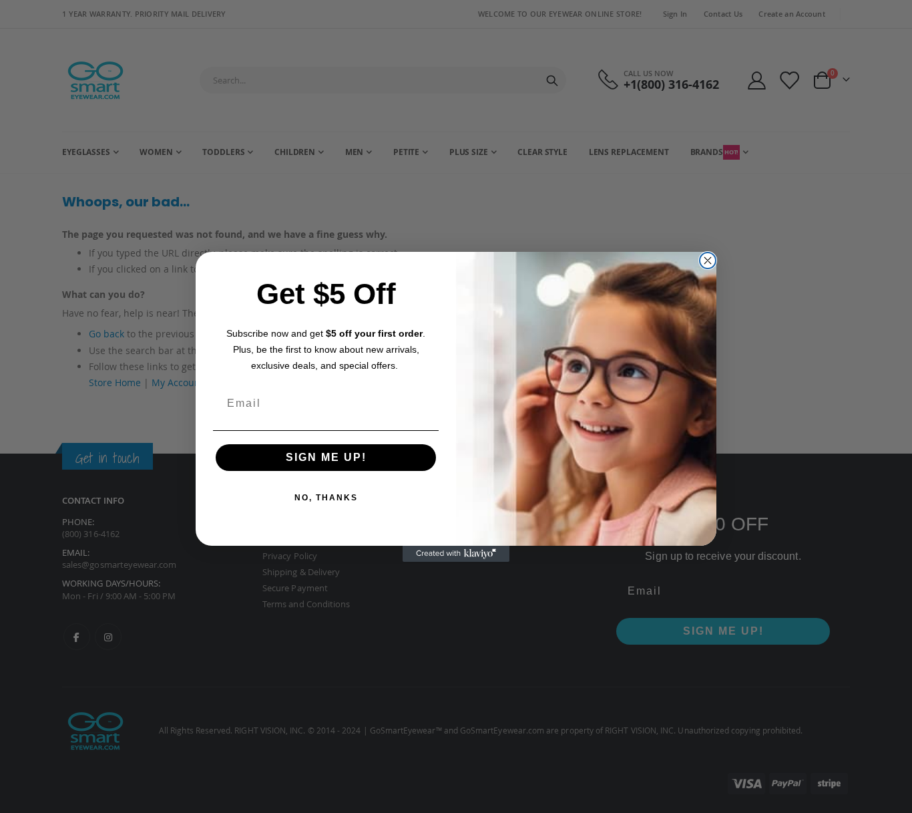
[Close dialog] (707, 260)
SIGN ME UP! (326, 457)
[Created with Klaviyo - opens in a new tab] (456, 554)
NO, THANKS (326, 497)
